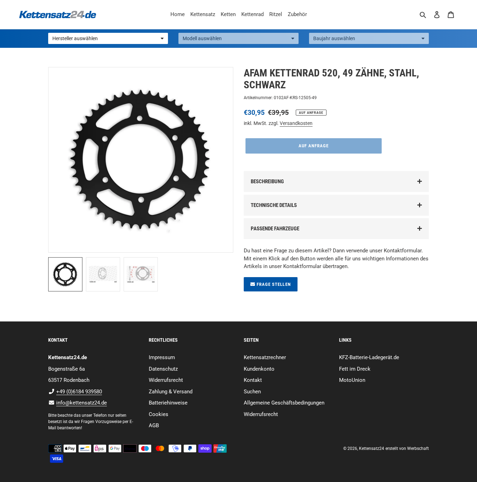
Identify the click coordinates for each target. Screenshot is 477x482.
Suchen (252, 391)
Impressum (162, 357)
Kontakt (253, 380)
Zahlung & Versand (170, 391)
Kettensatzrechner (265, 357)
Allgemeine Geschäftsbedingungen (284, 403)
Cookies (158, 414)
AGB (154, 425)
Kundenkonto (259, 369)
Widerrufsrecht (166, 380)
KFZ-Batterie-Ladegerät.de (369, 357)
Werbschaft (418, 448)
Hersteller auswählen (75, 38)
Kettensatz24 (371, 448)
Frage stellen (273, 284)
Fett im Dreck (354, 369)
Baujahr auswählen (334, 38)
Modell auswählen (202, 38)
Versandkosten (296, 123)
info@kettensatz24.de (81, 403)
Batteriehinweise (168, 403)
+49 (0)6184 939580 (79, 391)
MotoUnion (352, 380)
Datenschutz (163, 369)
